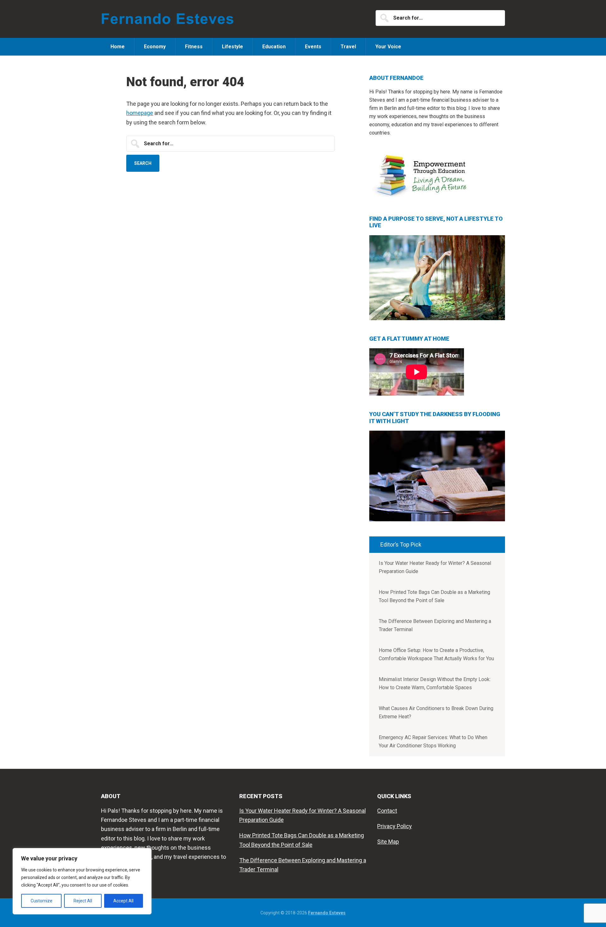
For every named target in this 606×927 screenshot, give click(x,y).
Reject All (83, 900)
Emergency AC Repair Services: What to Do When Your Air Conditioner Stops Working (433, 741)
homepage (139, 113)
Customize (41, 900)
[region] (82, 881)
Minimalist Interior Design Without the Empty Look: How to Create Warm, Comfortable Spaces (434, 683)
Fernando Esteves (169, 19)
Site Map (388, 841)
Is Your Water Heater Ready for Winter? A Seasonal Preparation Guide (435, 567)
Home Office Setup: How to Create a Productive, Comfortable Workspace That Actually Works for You (436, 654)
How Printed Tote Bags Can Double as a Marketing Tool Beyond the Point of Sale (434, 596)
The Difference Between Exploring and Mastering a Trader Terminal (435, 625)
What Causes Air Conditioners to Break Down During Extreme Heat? (436, 712)
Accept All (123, 900)
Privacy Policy (394, 826)
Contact (387, 810)
